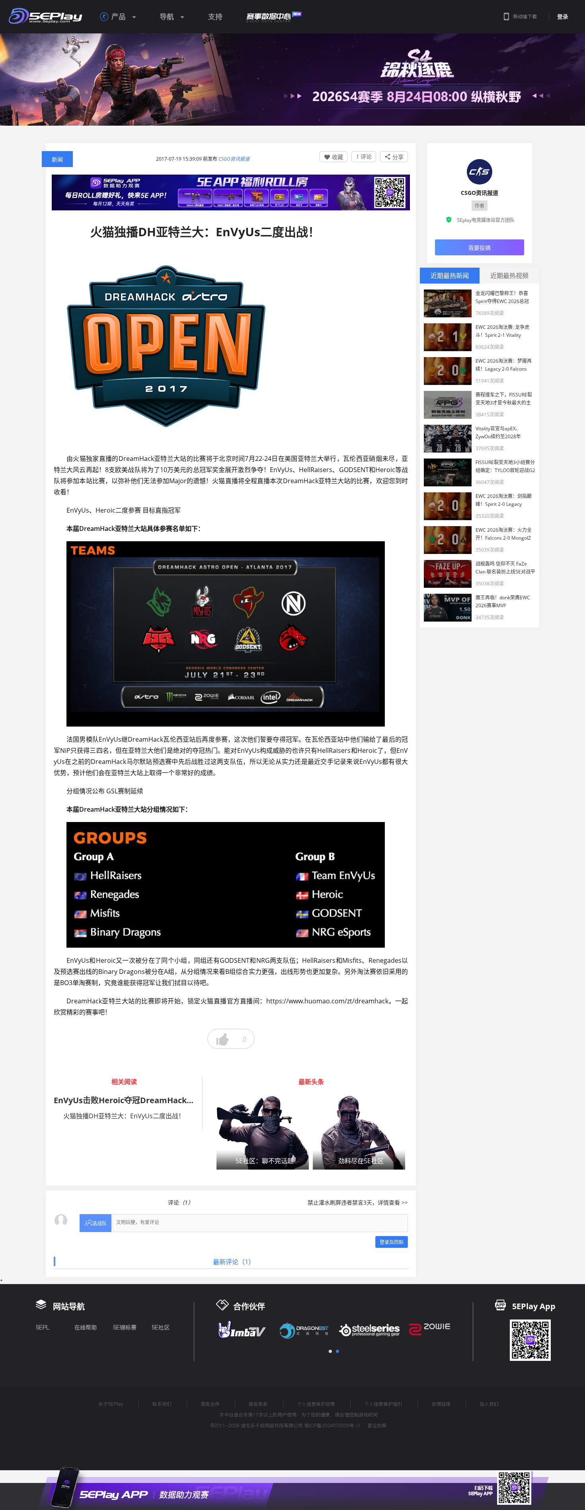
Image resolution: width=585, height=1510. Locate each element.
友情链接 (440, 1404)
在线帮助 (85, 1327)
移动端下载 (525, 16)
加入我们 (489, 1404)
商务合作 (210, 1404)
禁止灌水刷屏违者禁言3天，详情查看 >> (358, 1202)
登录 (562, 17)
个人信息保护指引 (383, 1404)
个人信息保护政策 (316, 1404)
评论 (364, 156)
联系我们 (162, 1404)
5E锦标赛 (124, 1327)
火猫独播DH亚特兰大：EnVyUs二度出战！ (124, 1116)
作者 (479, 205)
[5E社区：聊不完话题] (262, 1132)
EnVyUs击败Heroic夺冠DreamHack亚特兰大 (136, 1100)
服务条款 (258, 1404)
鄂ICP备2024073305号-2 (332, 1425)
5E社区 (161, 1327)
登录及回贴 (392, 1242)
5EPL (42, 1327)
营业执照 (376, 1425)
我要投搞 (479, 247)
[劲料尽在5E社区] (359, 1132)
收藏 (333, 157)
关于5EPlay (110, 1404)
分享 (394, 157)
